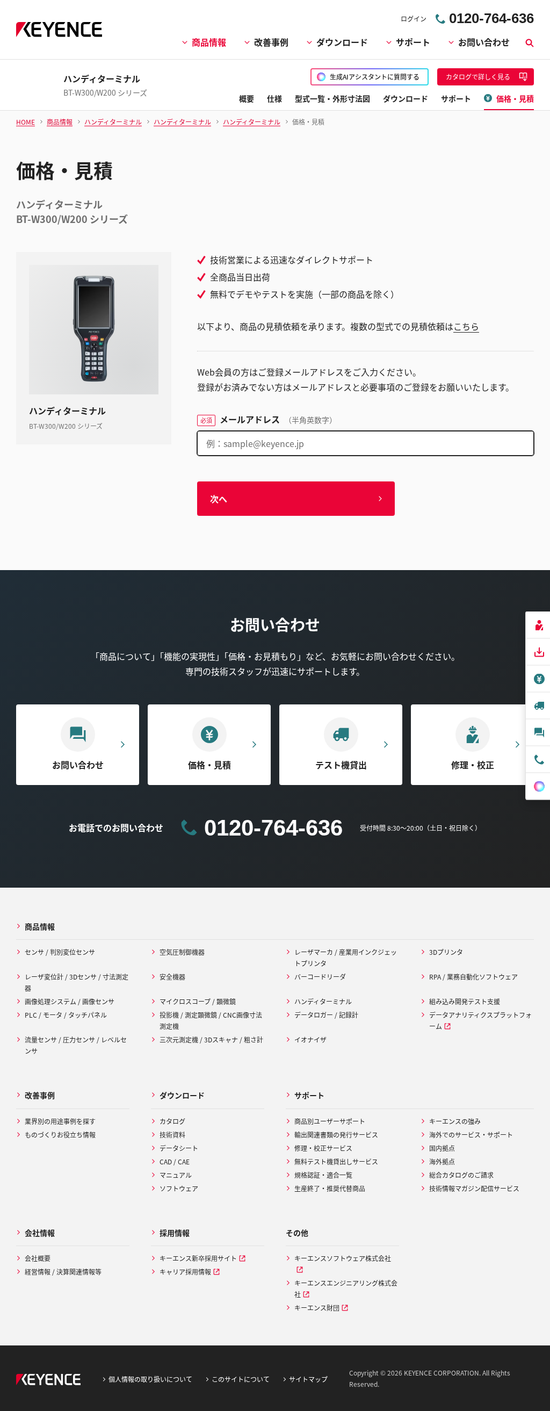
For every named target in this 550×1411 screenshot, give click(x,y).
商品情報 (209, 41)
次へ (218, 498)
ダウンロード (342, 41)
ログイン (413, 18)
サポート (413, 41)
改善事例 (271, 41)
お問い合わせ (484, 41)
